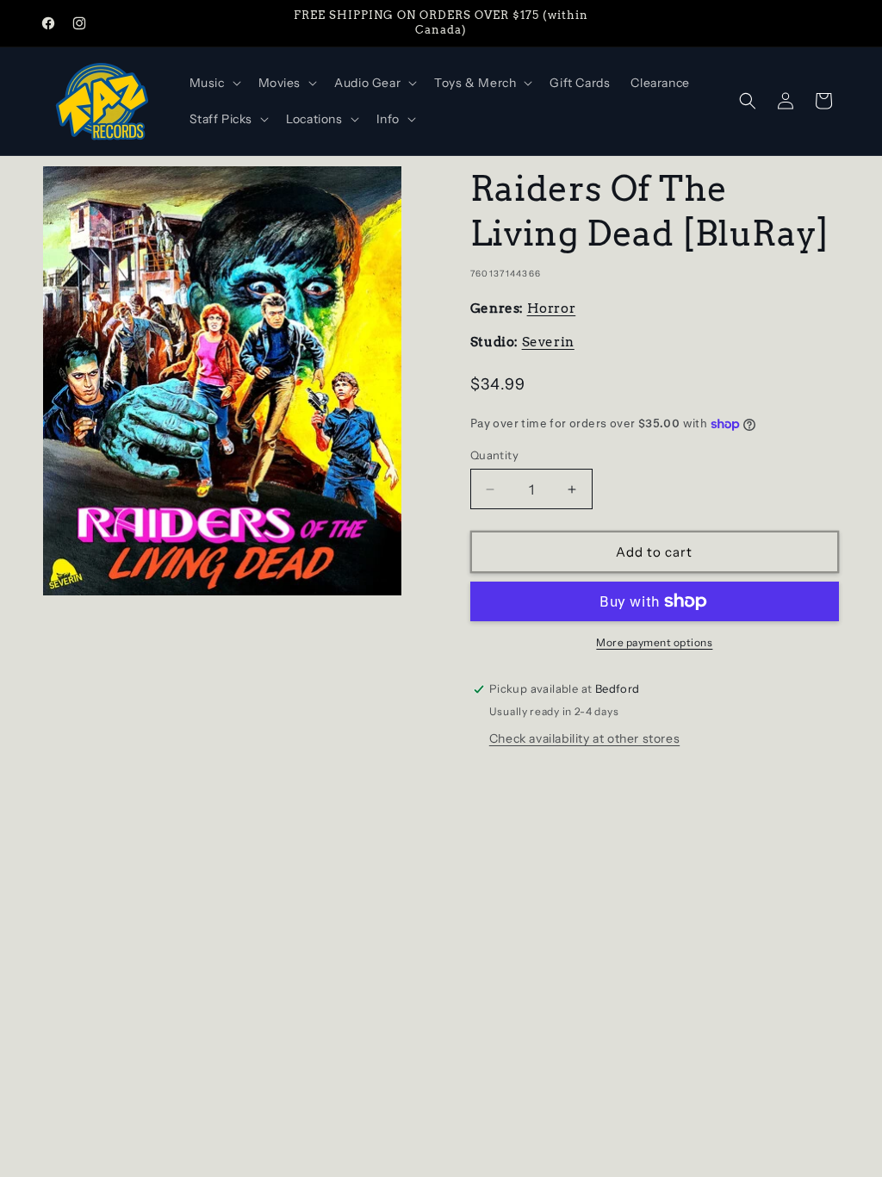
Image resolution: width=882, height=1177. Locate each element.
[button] (213, 83)
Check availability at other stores (584, 738)
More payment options (654, 642)
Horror (551, 308)
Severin (548, 342)
